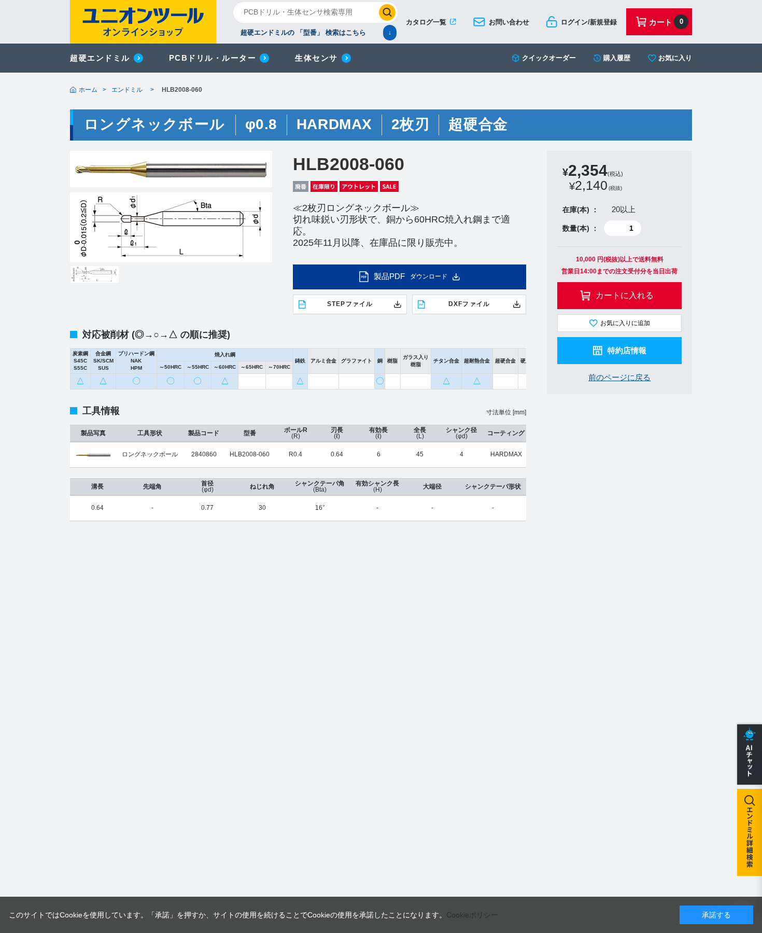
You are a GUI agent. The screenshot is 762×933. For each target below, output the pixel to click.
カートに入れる (625, 295)
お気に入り (675, 58)
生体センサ (316, 57)
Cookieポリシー (472, 915)
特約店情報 (627, 350)
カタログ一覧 (426, 22)
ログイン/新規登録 (589, 22)
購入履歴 (616, 58)
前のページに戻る (619, 377)
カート (666, 22)
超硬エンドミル (100, 57)
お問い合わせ (509, 22)
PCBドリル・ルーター (213, 57)
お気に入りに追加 (625, 323)
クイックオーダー (549, 58)
